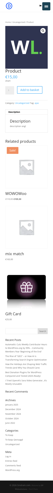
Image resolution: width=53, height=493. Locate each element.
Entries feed (11, 460)
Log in (8, 456)
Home (8, 22)
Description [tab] (14, 112)
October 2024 (12, 418)
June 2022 (10, 422)
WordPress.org (12, 470)
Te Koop (9, 435)
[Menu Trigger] (46, 6)
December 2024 (13, 409)
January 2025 (11, 404)
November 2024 (13, 413)
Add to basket (29, 90)
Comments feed (13, 465)
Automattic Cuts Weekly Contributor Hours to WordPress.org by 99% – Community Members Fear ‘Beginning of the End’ (26, 348)
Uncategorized (18, 22)
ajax (37, 103)
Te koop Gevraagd (14, 439)
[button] (43, 30)
